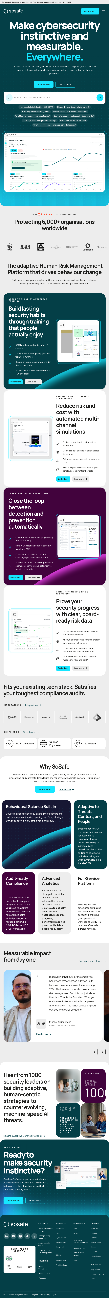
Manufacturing (44, 1278)
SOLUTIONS (43, 1261)
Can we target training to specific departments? (74, 116)
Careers (94, 1233)
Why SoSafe (95, 1269)
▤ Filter (101, 144)
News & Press (96, 1242)
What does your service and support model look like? (54, 125)
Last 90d (16, 144)
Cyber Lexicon (61, 1238)
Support (76, 1233)
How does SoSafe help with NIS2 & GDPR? (36, 107)
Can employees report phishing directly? (39, 120)
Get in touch (65, 84)
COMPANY (95, 1223)
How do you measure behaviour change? (70, 111)
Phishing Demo (61, 1265)
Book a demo (90, 11)
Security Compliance (42, 1267)
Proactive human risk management (45, 1251)
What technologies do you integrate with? (32, 116)
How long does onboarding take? (35, 111)
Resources (60, 1228)
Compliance (29, 732)
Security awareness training (45, 1229)
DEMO (58, 1255)
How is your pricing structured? (73, 120)
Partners (94, 1238)
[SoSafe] (13, 11)
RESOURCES (61, 1223)
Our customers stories (90, 961)
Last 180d (22, 144)
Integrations (31, 705)
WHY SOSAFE (96, 1264)
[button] (95, 1052)
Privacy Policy (45, 1295)
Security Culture (44, 1273)
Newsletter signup (97, 1256)
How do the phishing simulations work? (73, 107)
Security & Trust (79, 1248)
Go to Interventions (18, 168)
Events (93, 1247)
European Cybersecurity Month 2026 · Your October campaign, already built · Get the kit (36, 2)
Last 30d (11, 144)
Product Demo (61, 1260)
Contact (94, 1251)
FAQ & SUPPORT (80, 1223)
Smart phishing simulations (44, 1237)
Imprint (35, 1295)
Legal (75, 1260)
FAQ (75, 1228)
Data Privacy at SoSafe (79, 1254)
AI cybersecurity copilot (44, 1244)
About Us (94, 1228)
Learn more (31, 382)
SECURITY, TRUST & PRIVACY (81, 1242)
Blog (57, 1233)
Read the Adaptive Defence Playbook (23, 1135)
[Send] (100, 97)
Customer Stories (97, 1274)
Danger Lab (60, 1247)
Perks (93, 1279)
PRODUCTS (43, 1223)
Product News (61, 1242)
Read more (42, 1034)
